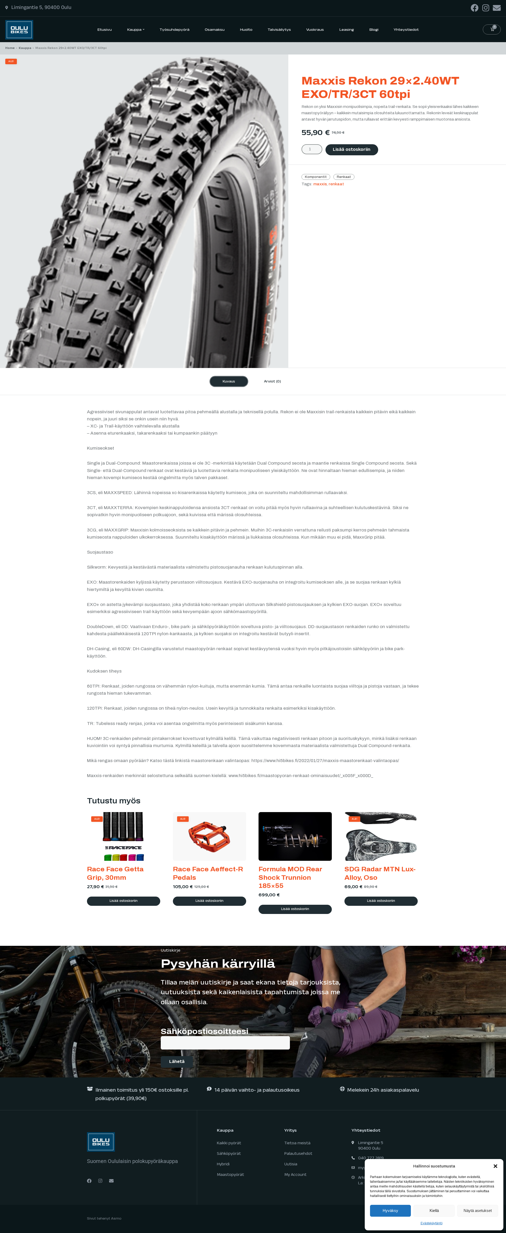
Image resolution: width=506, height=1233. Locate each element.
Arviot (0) (272, 382)
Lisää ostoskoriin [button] (124, 901)
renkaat (336, 184)
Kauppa (25, 48)
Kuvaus (229, 382)
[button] (495, 1166)
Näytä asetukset (478, 1210)
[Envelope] (497, 8)
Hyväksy (390, 1210)
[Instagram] (486, 8)
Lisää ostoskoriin (351, 150)
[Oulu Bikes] (19, 29)
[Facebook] (475, 8)
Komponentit (316, 177)
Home (10, 48)
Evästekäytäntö (431, 1223)
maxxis (320, 184)
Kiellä (434, 1210)
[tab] (229, 381)
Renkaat (344, 177)
